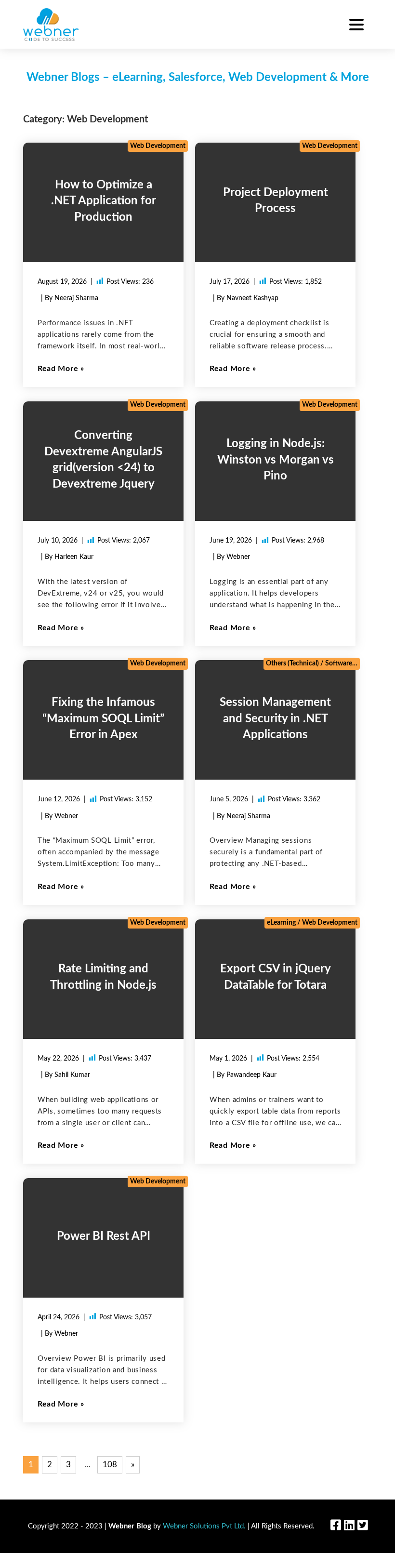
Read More (58, 368)
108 (110, 1464)
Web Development (157, 146)
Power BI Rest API (103, 1236)
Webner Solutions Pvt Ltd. (204, 1526)
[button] (356, 26)
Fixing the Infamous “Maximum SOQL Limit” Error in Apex (103, 719)
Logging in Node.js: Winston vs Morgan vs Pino (275, 460)
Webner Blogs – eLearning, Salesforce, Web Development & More (197, 77)
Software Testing (349, 663)
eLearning (281, 922)
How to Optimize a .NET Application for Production (103, 201)
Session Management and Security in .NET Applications (275, 719)
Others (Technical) (292, 663)
